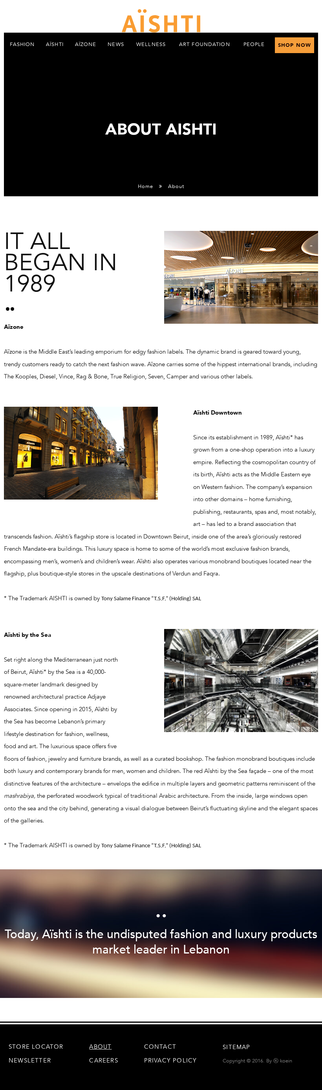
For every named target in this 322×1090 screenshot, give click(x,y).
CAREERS (103, 1060)
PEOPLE (254, 44)
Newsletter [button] (30, 1060)
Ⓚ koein (282, 1060)
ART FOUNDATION (204, 44)
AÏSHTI (55, 44)
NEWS (116, 44)
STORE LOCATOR (36, 1047)
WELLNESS (151, 44)
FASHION (22, 44)
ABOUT (100, 1047)
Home (145, 186)
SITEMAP (236, 1047)
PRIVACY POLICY (170, 1060)
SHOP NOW (294, 45)
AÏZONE (86, 44)
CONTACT (160, 1047)
